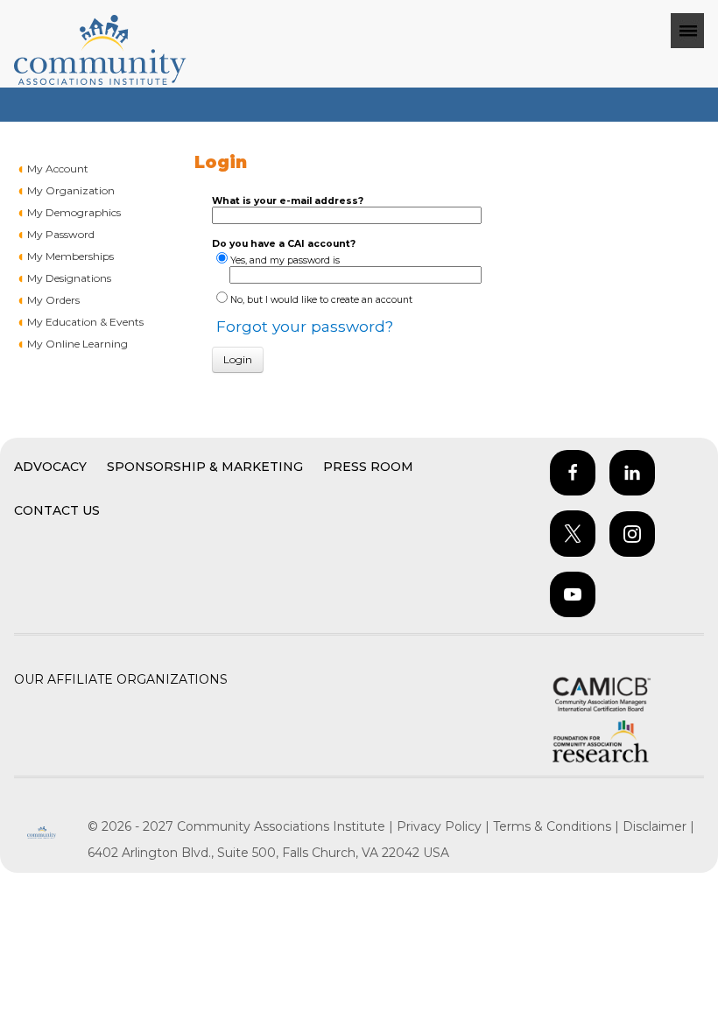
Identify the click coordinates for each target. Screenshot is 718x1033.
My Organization (71, 190)
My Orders (53, 299)
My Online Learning (77, 343)
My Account (57, 168)
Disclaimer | (658, 826)
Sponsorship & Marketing (205, 466)
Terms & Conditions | (558, 826)
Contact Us (57, 510)
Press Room (368, 466)
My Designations (69, 278)
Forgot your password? (304, 326)
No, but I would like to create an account (321, 300)
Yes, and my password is (285, 260)
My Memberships (70, 256)
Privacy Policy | (445, 826)
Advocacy (50, 466)
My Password (61, 234)
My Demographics (74, 212)
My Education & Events (85, 321)
